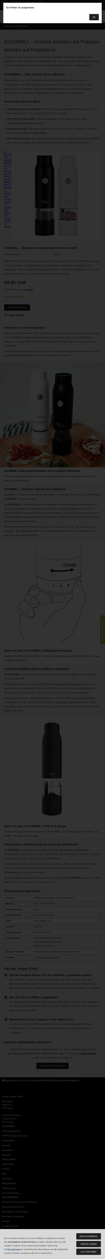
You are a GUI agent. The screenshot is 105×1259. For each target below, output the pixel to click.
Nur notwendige (88, 1236)
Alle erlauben (88, 1252)
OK (94, 17)
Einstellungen (89, 1244)
